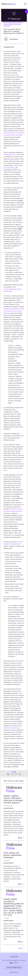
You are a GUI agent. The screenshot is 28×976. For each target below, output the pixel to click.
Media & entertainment (15, 24)
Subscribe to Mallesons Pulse (14, 967)
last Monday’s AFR (10, 154)
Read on (20, 837)
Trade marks (7, 26)
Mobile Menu (25, 3)
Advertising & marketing (10, 22)
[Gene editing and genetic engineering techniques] (14, 846)
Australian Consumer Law (12, 728)
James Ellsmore (9, 808)
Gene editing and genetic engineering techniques (12, 855)
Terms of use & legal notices (9, 960)
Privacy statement (21, 960)
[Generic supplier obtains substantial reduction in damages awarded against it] (14, 789)
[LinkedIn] (16, 962)
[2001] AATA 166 (14, 311)
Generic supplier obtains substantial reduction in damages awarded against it (13, 799)
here (5, 470)
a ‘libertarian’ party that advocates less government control (14, 133)
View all (20, 948)
